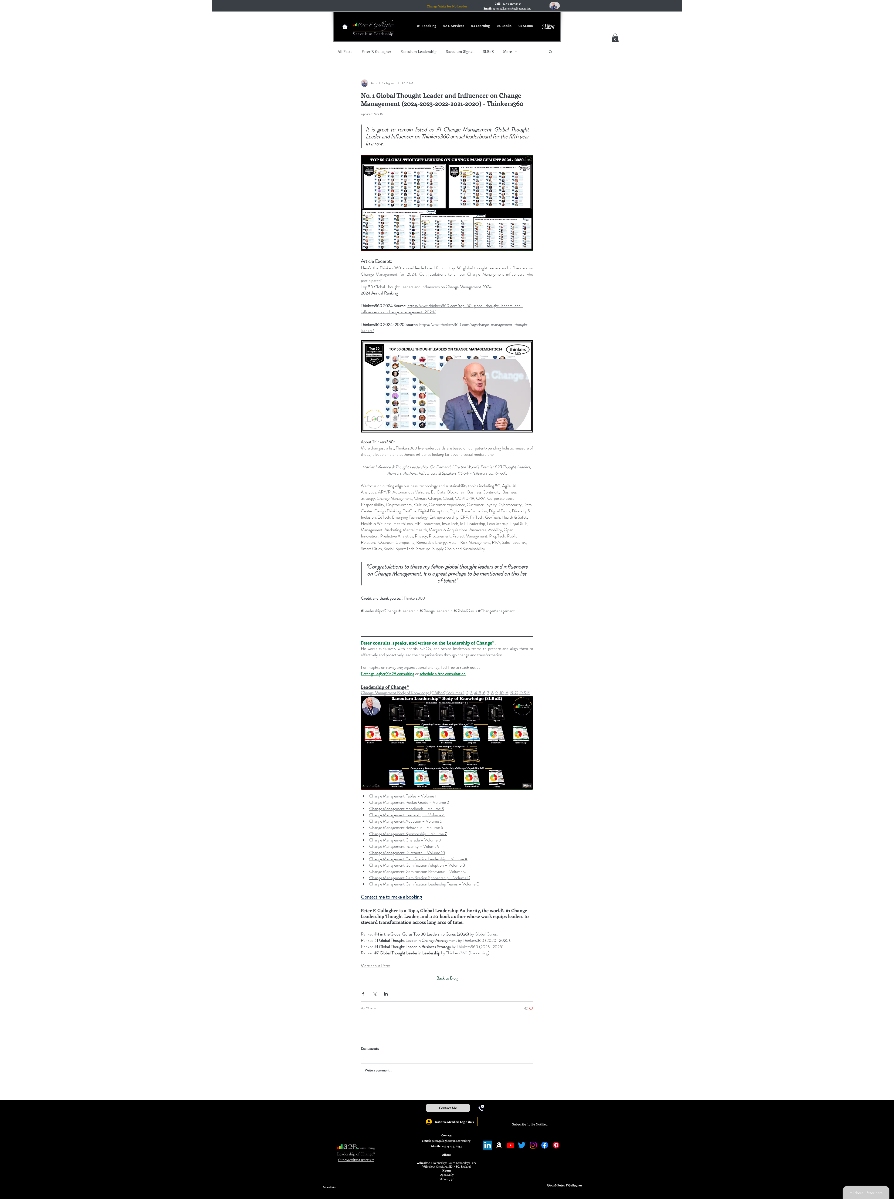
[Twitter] (521, 1145)
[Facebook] (544, 1145)
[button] (615, 38)
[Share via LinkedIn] (386, 994)
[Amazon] (499, 1145)
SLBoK (488, 51)
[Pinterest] (556, 1145)
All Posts (345, 51)
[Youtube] (510, 1145)
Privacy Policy (329, 1187)
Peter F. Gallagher (376, 51)
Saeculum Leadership (419, 51)
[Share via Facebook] (363, 994)
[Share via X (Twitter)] (374, 994)
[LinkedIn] (487, 1145)
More (507, 51)
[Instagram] (533, 1145)
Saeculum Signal (460, 51)
